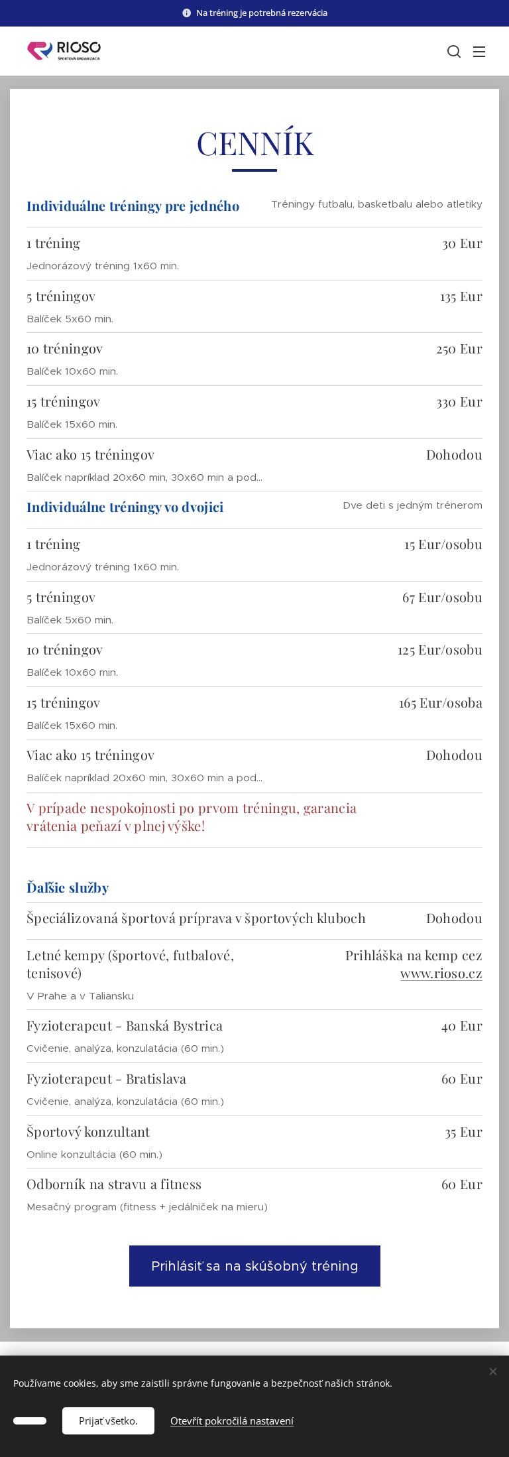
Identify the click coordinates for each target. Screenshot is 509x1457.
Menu (479, 51)
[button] (452, 51)
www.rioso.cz (441, 973)
